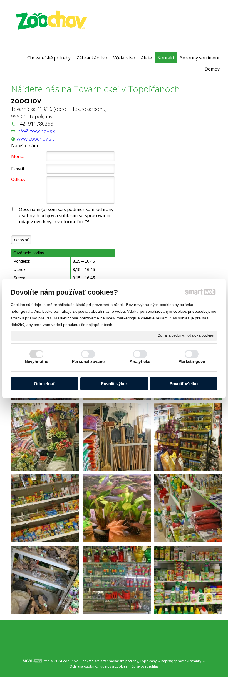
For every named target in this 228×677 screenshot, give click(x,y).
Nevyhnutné (36, 361)
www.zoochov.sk (35, 138)
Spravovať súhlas (145, 666)
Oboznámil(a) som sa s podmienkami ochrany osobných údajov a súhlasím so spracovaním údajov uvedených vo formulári (66, 215)
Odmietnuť (44, 383)
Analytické (140, 361)
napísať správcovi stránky (181, 661)
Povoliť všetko (184, 383)
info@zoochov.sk (36, 131)
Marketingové (191, 361)
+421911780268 (35, 123)
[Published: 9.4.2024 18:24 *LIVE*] (46, 661)
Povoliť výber (114, 383)
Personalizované (88, 361)
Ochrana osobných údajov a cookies (186, 335)
